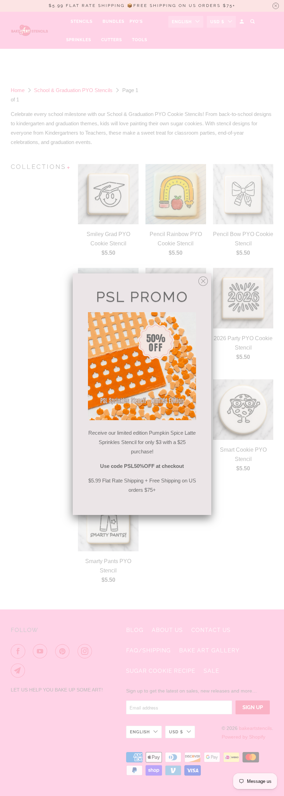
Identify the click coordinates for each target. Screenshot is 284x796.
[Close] (203, 279)
